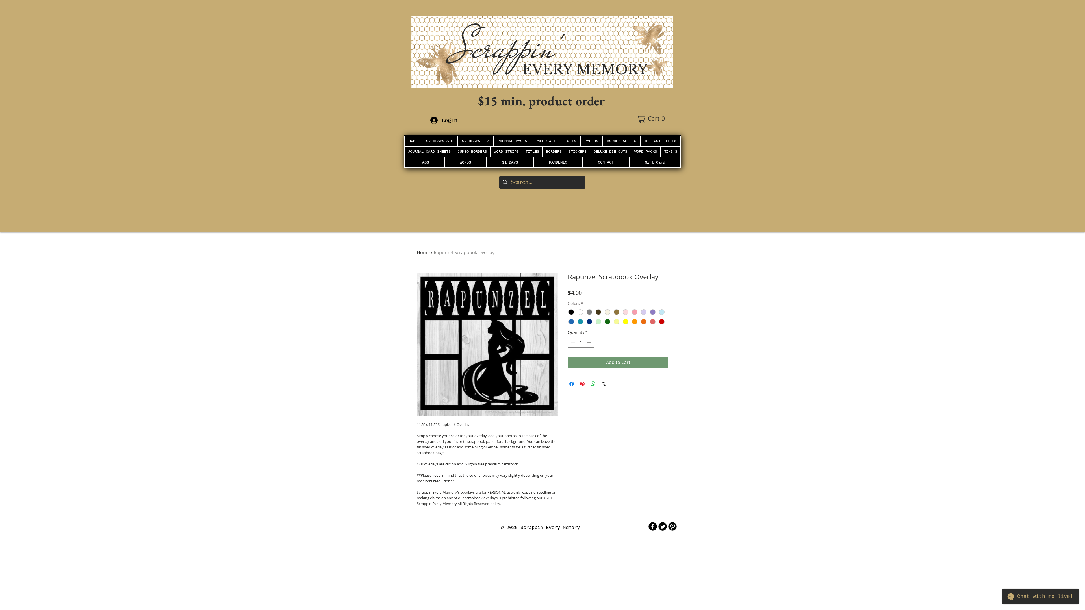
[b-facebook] (652, 526)
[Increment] (589, 342)
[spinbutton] (581, 342)
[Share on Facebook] (571, 383)
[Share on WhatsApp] (593, 383)
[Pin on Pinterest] (582, 383)
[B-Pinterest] (672, 526)
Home (423, 252)
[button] (655, 119)
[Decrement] (572, 342)
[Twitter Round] (662, 526)
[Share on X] (603, 383)
